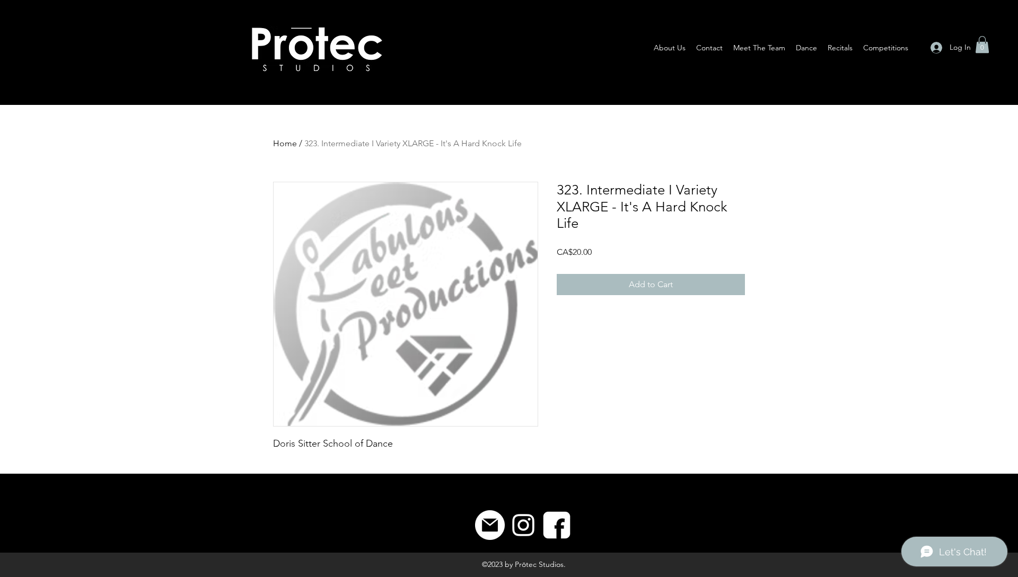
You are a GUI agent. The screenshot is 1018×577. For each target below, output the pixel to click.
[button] (982, 44)
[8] (557, 525)
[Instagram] (523, 525)
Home (285, 143)
